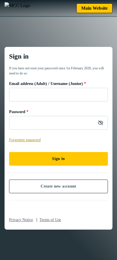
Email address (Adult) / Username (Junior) (47, 84)
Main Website (94, 8)
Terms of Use (50, 220)
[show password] (100, 123)
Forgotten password (25, 140)
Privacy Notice (21, 220)
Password (18, 112)
